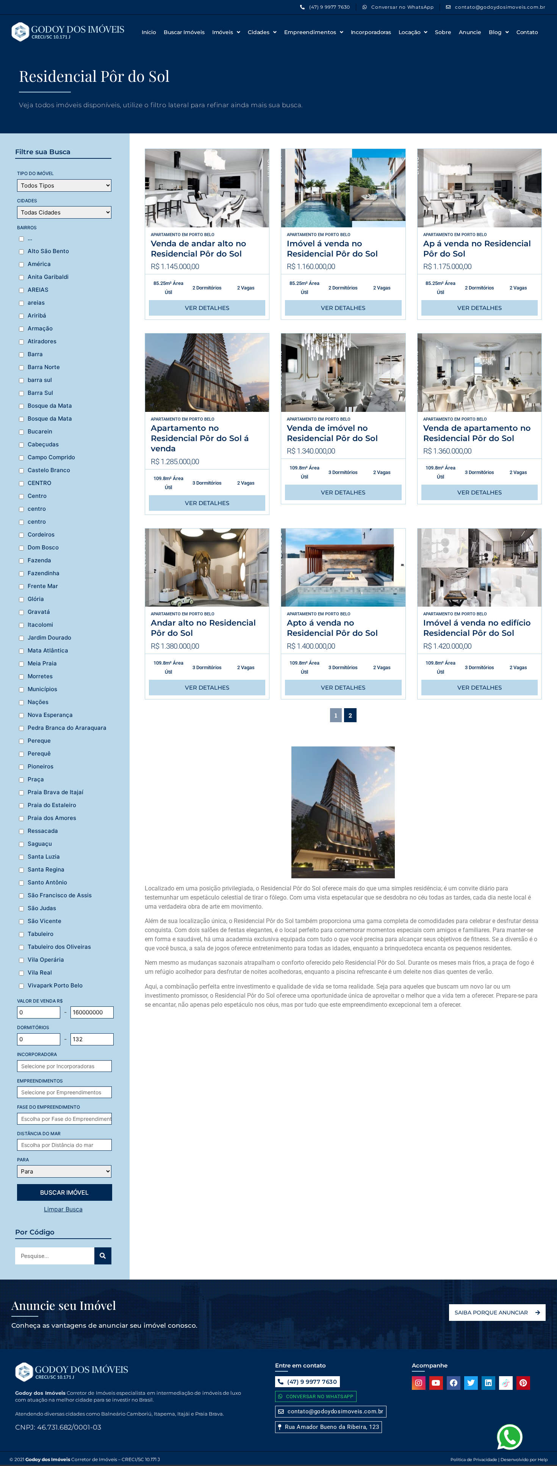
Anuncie (470, 32)
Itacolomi (40, 624)
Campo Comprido (51, 457)
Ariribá (37, 315)
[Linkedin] (488, 1383)
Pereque (39, 740)
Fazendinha (43, 573)
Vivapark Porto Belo (55, 985)
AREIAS (38, 290)
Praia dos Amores (52, 818)
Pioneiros (40, 766)
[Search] (102, 1255)
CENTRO (40, 483)
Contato (527, 32)
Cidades (258, 32)
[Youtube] (436, 1383)
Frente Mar (43, 586)
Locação (409, 32)
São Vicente (44, 921)
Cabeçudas (43, 444)
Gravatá (39, 612)
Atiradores (42, 341)
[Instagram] (419, 1383)
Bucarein (40, 431)
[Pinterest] (523, 1383)
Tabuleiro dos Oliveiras (59, 947)
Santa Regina (46, 869)
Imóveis (222, 32)
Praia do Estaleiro (52, 805)
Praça (36, 779)
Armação (40, 328)
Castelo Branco (49, 470)
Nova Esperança (50, 715)
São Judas (42, 908)
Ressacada (43, 831)
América (39, 264)
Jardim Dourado (49, 637)
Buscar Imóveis (184, 32)
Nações (38, 702)
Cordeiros (41, 534)
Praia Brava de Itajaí (55, 792)
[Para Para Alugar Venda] (64, 1171)
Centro (37, 496)
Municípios (42, 689)
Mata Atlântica (48, 650)
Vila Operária (46, 959)
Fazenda (39, 560)
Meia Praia (42, 663)
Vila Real (40, 972)
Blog (495, 32)
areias (36, 302)
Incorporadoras (371, 32)
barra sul (40, 380)
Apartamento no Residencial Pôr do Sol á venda (200, 438)
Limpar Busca (63, 1209)
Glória (36, 599)
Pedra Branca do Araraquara (67, 728)
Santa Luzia (44, 856)
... (30, 238)
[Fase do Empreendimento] (68, 1118)
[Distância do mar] (68, 1145)
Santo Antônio (47, 882)
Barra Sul (40, 393)
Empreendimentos (310, 32)
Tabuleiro (40, 934)
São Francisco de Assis (60, 895)
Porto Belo (201, 234)
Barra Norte (44, 367)
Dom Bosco (43, 547)
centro (37, 509)
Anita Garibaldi (48, 277)
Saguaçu (40, 843)
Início (149, 32)
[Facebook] (453, 1383)
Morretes (40, 676)
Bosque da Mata (50, 405)
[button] (328, 1427)
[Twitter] (471, 1383)
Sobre (443, 32)
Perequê (39, 753)
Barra (35, 354)
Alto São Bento (48, 251)
